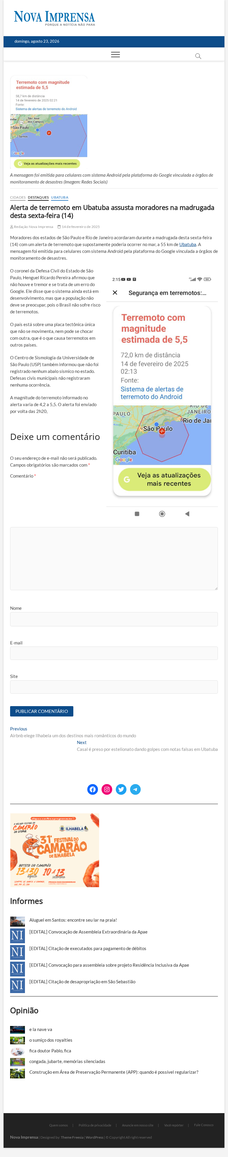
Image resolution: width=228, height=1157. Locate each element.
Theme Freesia (72, 1137)
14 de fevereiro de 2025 (80, 226)
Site (14, 676)
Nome (16, 608)
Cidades (18, 197)
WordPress (94, 1137)
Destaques (38, 197)
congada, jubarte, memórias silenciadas (67, 1061)
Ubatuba (59, 197)
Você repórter (173, 1125)
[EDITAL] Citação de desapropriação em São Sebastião (82, 981)
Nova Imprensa (24, 1137)
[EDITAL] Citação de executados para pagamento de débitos (87, 948)
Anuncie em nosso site (137, 1125)
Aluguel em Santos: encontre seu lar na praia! (73, 920)
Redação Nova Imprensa (33, 226)
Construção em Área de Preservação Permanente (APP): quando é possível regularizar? (113, 1072)
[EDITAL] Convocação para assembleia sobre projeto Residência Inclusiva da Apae (109, 965)
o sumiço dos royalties (50, 1040)
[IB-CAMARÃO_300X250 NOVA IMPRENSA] (54, 816)
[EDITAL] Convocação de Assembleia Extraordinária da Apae (88, 931)
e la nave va (40, 1029)
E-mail (16, 642)
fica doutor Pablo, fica (50, 1050)
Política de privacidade (95, 1125)
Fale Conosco (203, 1125)
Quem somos (58, 1125)
